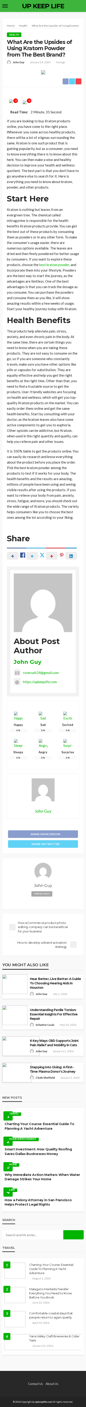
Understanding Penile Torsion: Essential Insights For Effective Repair (54, 1014)
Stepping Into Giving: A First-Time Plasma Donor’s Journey (52, 1069)
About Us (52, 1384)
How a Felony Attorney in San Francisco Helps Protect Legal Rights (38, 1202)
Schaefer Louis (45, 1024)
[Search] (80, 6)
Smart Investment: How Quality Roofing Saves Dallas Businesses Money (38, 1151)
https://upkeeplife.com (40, 682)
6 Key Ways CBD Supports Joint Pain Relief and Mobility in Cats (54, 1043)
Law (12, 1189)
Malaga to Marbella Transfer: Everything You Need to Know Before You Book (50, 1293)
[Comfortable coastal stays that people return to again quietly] (15, 1319)
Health (14, 34)
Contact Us (35, 1384)
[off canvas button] (5, 6)
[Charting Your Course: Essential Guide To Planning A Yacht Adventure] (15, 1271)
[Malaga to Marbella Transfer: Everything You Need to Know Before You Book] (15, 1295)
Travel (14, 1113)
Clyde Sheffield (45, 1077)
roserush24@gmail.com (41, 673)
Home (13, 1164)
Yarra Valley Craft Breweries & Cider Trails (54, 1338)
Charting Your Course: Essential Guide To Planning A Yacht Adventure (39, 1126)
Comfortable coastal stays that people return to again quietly (51, 1315)
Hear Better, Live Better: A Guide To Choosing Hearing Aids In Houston (55, 983)
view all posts (42, 894)
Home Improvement (22, 1138)
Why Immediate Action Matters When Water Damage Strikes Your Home (42, 1177)
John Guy (18, 62)
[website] (43, 902)
